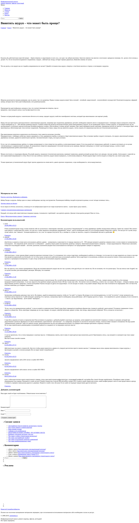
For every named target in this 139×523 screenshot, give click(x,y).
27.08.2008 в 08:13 (10, 252)
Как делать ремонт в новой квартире (20, 427)
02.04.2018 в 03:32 (10, 366)
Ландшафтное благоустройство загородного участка (25, 426)
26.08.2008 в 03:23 (10, 225)
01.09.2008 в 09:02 (10, 305)
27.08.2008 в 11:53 (10, 292)
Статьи (7, 11)
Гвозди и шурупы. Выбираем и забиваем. (14, 197)
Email (3, 414)
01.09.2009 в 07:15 (10, 345)
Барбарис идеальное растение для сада (20, 434)
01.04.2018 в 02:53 (10, 356)
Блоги (6, 13)
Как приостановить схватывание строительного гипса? (36, 452)
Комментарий (5, 407)
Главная (7, 8)
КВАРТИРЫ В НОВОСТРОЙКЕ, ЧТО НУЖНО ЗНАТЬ (26, 432)
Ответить (8, 235)
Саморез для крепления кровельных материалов (16, 210)
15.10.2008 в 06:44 (10, 331)
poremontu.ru (14, 515)
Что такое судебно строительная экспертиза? (22, 436)
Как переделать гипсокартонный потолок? (32, 449)
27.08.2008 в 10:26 (10, 265)
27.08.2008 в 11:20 (10, 277)
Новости (7, 10)
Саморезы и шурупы (29, 216)
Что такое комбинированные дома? (19, 441)
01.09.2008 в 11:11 (10, 317)
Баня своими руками (15, 429)
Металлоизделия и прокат (13, 216)
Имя (3, 410)
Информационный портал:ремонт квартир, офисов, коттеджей (12, 2)
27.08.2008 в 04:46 (10, 239)
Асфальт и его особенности (17, 431)
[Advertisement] (69, 43)
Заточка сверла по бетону (9, 203)
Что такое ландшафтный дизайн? (19, 438)
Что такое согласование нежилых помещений (23, 439)
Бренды (7, 15)
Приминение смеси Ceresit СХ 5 (28, 454)
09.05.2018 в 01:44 (10, 376)
